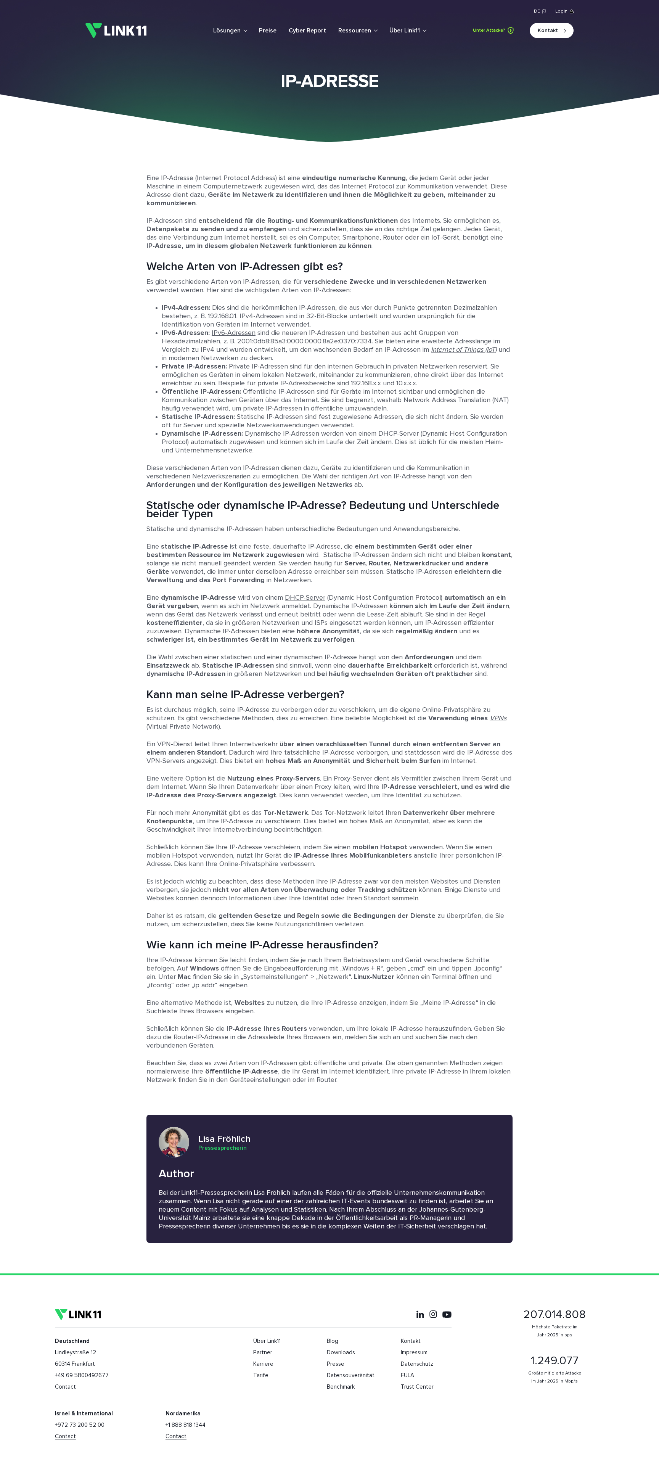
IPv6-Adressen (234, 333)
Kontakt (548, 30)
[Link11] (115, 30)
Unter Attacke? (489, 30)
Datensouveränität (351, 1375)
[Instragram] (433, 1314)
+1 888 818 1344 (186, 1425)
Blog (332, 1341)
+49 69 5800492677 (82, 1375)
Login (561, 11)
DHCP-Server (305, 597)
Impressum (414, 1352)
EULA (407, 1375)
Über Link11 (404, 30)
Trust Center (417, 1387)
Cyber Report (307, 30)
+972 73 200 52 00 (79, 1425)
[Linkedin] (420, 1314)
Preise (267, 30)
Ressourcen (354, 30)
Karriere (263, 1364)
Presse (335, 1364)
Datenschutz (417, 1364)
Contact (65, 1387)
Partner (262, 1352)
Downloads (341, 1352)
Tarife (260, 1375)
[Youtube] (447, 1314)
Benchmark (341, 1387)
